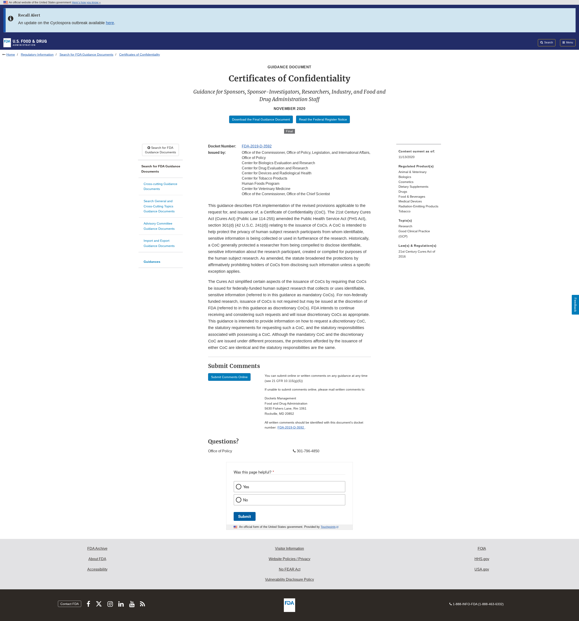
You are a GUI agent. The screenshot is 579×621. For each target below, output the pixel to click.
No (245, 499)
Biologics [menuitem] (405, 177)
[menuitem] (418, 155)
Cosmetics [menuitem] (406, 182)
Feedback (575, 305)
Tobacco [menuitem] (405, 211)
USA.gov (482, 569)
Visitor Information (289, 548)
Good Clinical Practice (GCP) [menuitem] (414, 233)
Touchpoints (328, 527)
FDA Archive (97, 548)
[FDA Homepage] (25, 42)
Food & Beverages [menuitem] (412, 196)
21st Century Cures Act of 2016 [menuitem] (417, 254)
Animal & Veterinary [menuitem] (413, 172)
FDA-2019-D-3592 (257, 146)
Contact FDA (69, 604)
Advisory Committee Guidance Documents (159, 226)
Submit (244, 516)
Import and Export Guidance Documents (159, 243)
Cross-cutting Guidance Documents (160, 186)
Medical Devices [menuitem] (410, 201)
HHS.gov (482, 559)
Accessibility (97, 569)
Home (10, 54)
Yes (246, 486)
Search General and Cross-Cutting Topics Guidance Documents (159, 206)
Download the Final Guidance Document (261, 119)
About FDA (97, 559)
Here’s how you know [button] (85, 2)
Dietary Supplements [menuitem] (413, 186)
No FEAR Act (289, 569)
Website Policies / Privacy (289, 559)
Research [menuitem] (405, 226)
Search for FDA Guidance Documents (86, 54)
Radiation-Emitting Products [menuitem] (418, 206)
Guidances (152, 261)
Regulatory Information (37, 54)
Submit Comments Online (229, 377)
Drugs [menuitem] (403, 191)
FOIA (482, 548)
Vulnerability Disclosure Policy (289, 579)
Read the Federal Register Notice (323, 119)
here (110, 23)
